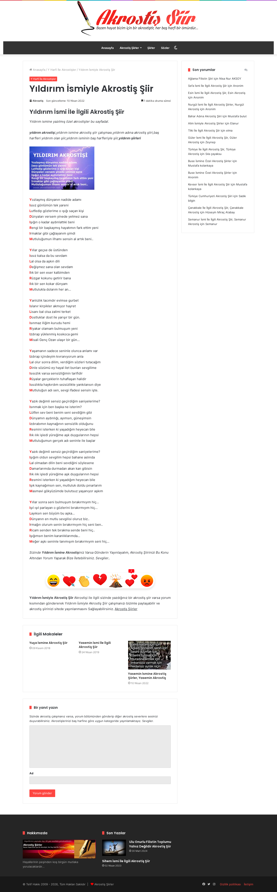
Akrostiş (38, 100)
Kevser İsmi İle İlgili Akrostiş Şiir (209, 184)
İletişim (248, 884)
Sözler (165, 48)
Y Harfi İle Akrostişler (62, 69)
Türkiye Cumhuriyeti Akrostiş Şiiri (210, 196)
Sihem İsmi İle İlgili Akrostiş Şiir (126, 861)
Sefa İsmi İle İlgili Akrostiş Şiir (207, 85)
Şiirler (151, 48)
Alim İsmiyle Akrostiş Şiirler (206, 123)
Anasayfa (107, 48)
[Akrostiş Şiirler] (138, 18)
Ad (31, 773)
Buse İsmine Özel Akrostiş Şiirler (210, 161)
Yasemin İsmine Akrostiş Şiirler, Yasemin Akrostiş (147, 676)
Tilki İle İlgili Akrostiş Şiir (204, 130)
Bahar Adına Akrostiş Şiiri (205, 116)
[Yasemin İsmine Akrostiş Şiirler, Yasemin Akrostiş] (149, 655)
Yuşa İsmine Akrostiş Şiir (48, 643)
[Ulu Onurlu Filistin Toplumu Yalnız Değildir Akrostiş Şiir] (114, 848)
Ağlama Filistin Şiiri (200, 78)
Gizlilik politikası (230, 884)
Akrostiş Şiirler (129, 48)
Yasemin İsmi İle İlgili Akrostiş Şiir (95, 645)
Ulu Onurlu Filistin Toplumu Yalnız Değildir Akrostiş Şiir (150, 844)
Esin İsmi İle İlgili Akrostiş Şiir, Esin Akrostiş (216, 93)
